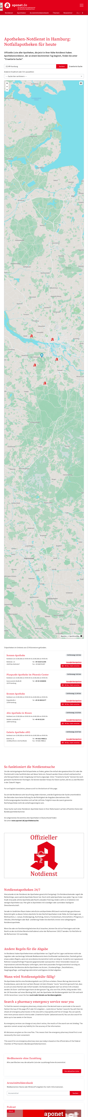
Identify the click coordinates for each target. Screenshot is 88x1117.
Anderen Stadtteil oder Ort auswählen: (19, 72)
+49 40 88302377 (40, 700)
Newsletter (67, 13)
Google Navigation (73, 662)
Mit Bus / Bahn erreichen (72, 666)
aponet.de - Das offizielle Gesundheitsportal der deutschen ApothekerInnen (19, 6)
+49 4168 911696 (40, 662)
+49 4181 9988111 (41, 739)
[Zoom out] (7, 86)
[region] (44, 359)
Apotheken (21, 13)
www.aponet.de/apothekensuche (24, 820)
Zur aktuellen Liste (71, 1071)
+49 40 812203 (39, 719)
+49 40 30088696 (40, 681)
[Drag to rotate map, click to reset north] (7, 90)
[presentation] (82, 12)
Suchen (62, 66)
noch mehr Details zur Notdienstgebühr (45, 995)
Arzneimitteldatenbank (39, 13)
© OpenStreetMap (73, 636)
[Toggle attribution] (81, 636)
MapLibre (64, 636)
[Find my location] (81, 83)
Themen (56, 13)
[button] (41, 355)
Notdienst (9, 13)
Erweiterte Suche (75, 66)
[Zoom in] (7, 83)
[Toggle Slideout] (81, 5)
